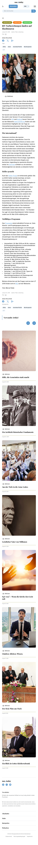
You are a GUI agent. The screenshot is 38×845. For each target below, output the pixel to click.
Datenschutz (9, 836)
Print (3, 34)
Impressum (30, 836)
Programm (8, 223)
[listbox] (26, 6)
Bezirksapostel (27, 46)
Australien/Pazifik (17, 46)
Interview (12, 164)
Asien (9, 46)
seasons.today (27, 22)
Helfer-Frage (12, 176)
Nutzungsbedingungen (19, 836)
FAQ (16, 283)
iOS (12, 119)
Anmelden (13, 6)
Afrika (4, 46)
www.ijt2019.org (19, 121)
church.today (17, 22)
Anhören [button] (10, 96)
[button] (6, 374)
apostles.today (7, 22)
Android (19, 119)
